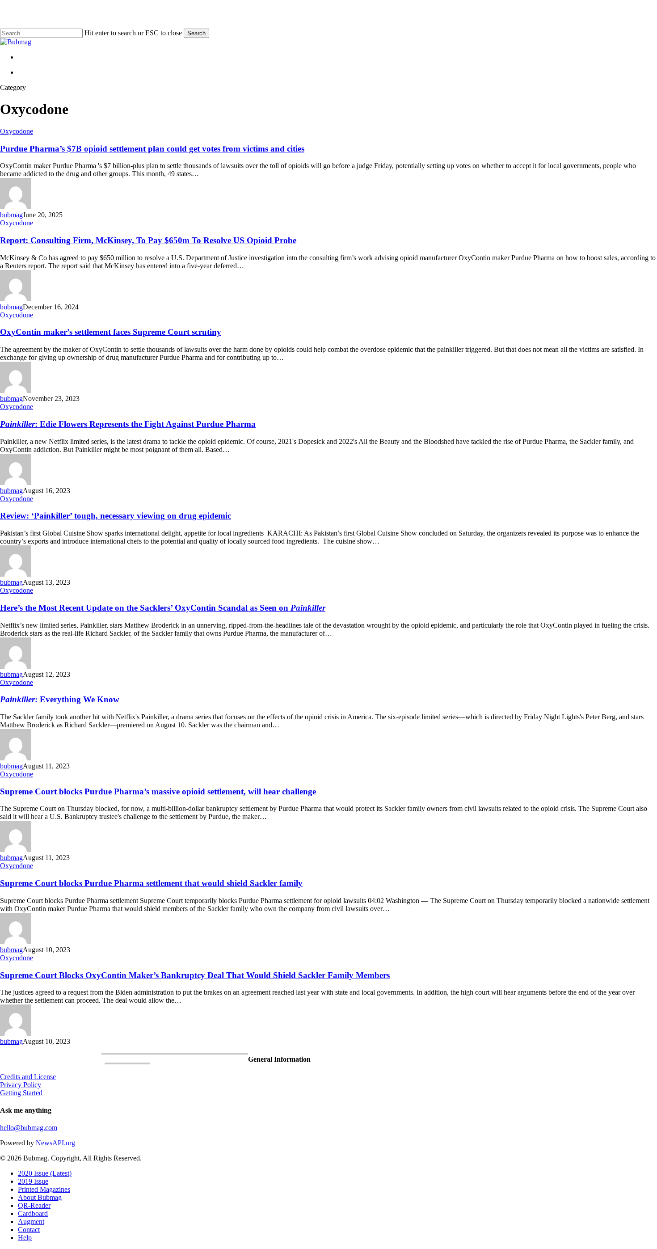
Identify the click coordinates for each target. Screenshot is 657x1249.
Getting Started (21, 1093)
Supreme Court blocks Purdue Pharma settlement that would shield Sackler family (151, 883)
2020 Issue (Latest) (45, 1173)
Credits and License (28, 1076)
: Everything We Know (59, 699)
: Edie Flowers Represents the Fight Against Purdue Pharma (128, 424)
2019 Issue (33, 1181)
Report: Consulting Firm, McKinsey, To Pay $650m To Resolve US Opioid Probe (148, 240)
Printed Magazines (44, 1189)
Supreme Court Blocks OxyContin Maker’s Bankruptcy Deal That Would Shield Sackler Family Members (195, 975)
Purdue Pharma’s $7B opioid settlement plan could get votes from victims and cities (152, 148)
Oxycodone (16, 131)
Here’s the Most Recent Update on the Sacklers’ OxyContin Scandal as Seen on (162, 607)
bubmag (11, 215)
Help (25, 1237)
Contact (29, 1229)
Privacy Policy (20, 1085)
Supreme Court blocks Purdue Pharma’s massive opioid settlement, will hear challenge (158, 791)
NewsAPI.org (55, 1143)
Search (196, 33)
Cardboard (33, 1213)
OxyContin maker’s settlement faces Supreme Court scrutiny (110, 332)
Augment (31, 1221)
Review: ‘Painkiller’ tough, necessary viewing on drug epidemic (115, 515)
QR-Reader (34, 1205)
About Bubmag (40, 1197)
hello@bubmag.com (28, 1127)
